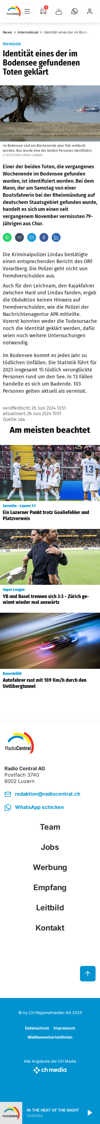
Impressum (64, 1028)
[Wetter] (59, 11)
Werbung (50, 867)
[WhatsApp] (7, 237)
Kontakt (50, 927)
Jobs (50, 847)
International (28, 32)
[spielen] (89, 1112)
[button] (74, 11)
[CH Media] (50, 1069)
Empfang (50, 887)
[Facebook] (43, 237)
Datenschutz (37, 1028)
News (7, 32)
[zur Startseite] (14, 11)
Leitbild (50, 907)
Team (50, 827)
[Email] (31, 237)
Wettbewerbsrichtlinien (50, 1037)
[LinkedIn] (56, 237)
